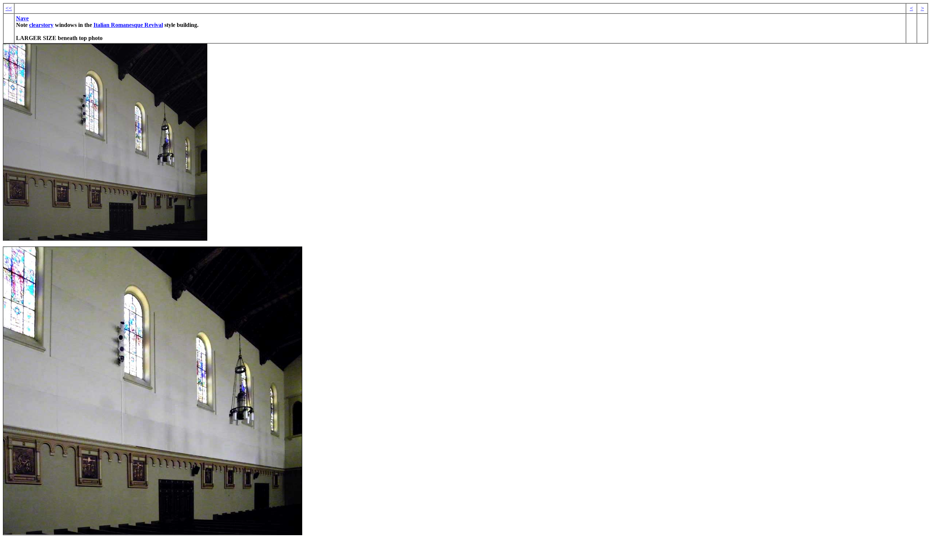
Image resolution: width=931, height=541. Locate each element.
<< (8, 8)
